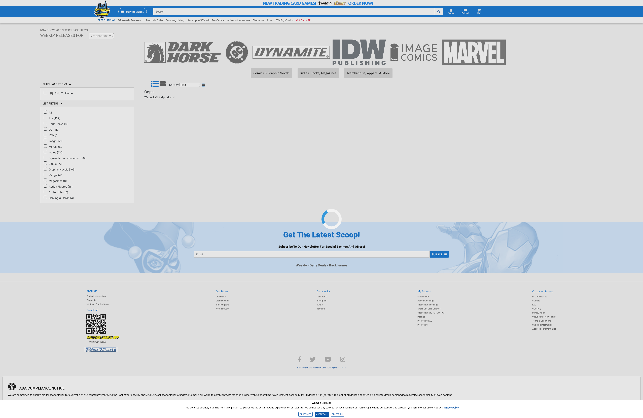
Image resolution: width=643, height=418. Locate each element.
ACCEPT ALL (322, 414)
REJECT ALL (337, 414)
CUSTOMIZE (305, 414)
